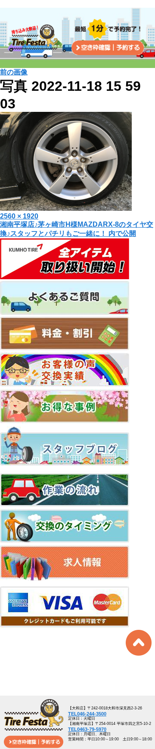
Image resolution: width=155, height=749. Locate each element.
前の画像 (14, 72)
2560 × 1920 (19, 216)
